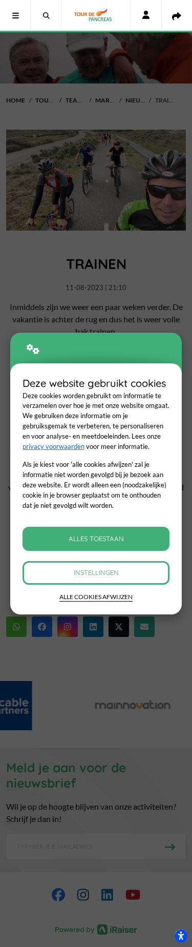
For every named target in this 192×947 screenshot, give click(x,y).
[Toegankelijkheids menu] (181, 936)
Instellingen (96, 572)
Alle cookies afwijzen (96, 596)
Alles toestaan (96, 538)
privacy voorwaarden (53, 446)
